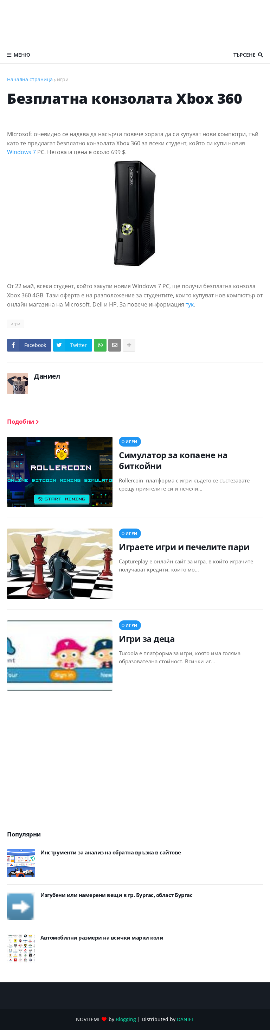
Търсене (244, 54)
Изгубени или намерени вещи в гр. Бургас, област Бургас (116, 895)
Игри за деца (147, 638)
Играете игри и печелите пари (184, 546)
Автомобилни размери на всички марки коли (101, 937)
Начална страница (30, 79)
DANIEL (185, 1019)
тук (190, 304)
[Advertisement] (135, 23)
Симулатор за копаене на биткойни (173, 460)
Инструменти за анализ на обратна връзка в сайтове (110, 852)
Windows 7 (21, 152)
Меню (22, 54)
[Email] (114, 345)
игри (63, 79)
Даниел (47, 376)
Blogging (126, 1019)
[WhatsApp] (100, 345)
